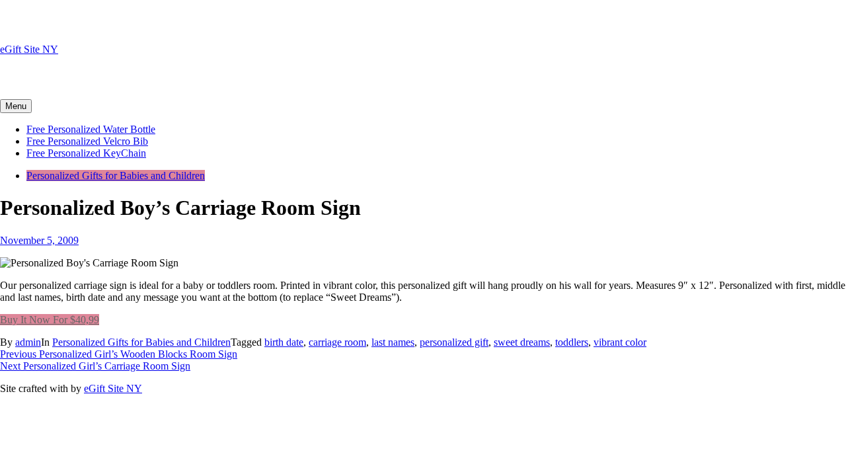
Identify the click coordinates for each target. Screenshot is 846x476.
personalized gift (454, 342)
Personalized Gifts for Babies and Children (115, 175)
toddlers (571, 342)
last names (392, 342)
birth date (283, 342)
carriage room (337, 342)
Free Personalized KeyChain (86, 153)
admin (28, 342)
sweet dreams (522, 342)
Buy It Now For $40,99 (49, 319)
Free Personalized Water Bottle (90, 129)
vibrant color (620, 342)
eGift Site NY (29, 49)
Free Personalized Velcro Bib (87, 141)
